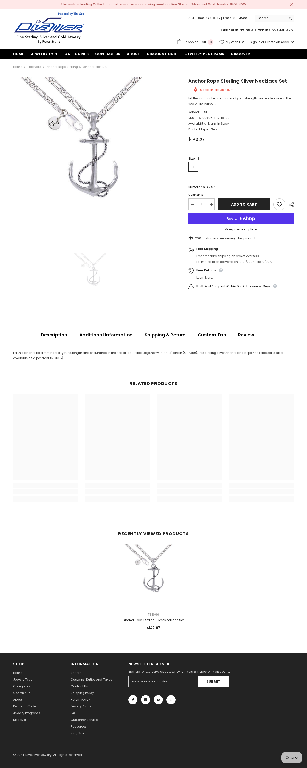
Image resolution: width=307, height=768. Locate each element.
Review (246, 335)
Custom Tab (212, 335)
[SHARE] (289, 204)
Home (17, 67)
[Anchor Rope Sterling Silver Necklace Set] (153, 576)
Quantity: (195, 195)
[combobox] (270, 18)
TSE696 (207, 112)
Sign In (255, 42)
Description (54, 335)
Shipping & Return (165, 335)
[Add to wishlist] (279, 204)
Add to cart (244, 204)
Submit (213, 681)
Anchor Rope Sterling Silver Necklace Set (153, 620)
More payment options (241, 229)
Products (34, 67)
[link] (45, 491)
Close (292, 4)
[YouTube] (158, 699)
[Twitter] (171, 699)
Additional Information (106, 335)
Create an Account (279, 42)
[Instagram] (145, 699)
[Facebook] (132, 699)
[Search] (274, 18)
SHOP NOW (238, 4)
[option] (93, 157)
